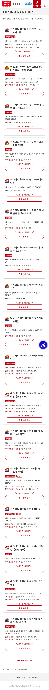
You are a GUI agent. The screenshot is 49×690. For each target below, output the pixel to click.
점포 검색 (16, 4)
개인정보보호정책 (18, 677)
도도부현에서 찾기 (37, 6)
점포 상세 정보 (24, 55)
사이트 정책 (33, 677)
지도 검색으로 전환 (24, 660)
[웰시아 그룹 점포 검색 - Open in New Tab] (28, 3)
